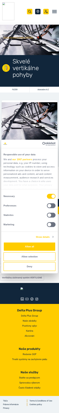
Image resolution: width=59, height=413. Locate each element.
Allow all (29, 246)
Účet (46, 11)
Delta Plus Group (29, 315)
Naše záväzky (29, 320)
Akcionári (29, 336)
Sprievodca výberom (29, 382)
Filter (14, 90)
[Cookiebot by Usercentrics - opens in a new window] (42, 144)
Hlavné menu (54, 11)
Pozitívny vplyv (29, 325)
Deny (29, 266)
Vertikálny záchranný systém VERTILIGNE (22, 277)
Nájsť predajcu (38, 11)
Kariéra (29, 330)
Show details (43, 237)
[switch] (51, 205)
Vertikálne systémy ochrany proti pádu (19, 35)
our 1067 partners (22, 159)
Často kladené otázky (29, 387)
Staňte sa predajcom (29, 377)
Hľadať (29, 11)
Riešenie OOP (29, 354)
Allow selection (29, 256)
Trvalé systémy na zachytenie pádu (29, 31)
